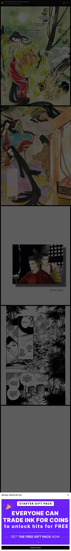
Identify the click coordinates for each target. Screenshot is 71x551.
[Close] (68, 495)
